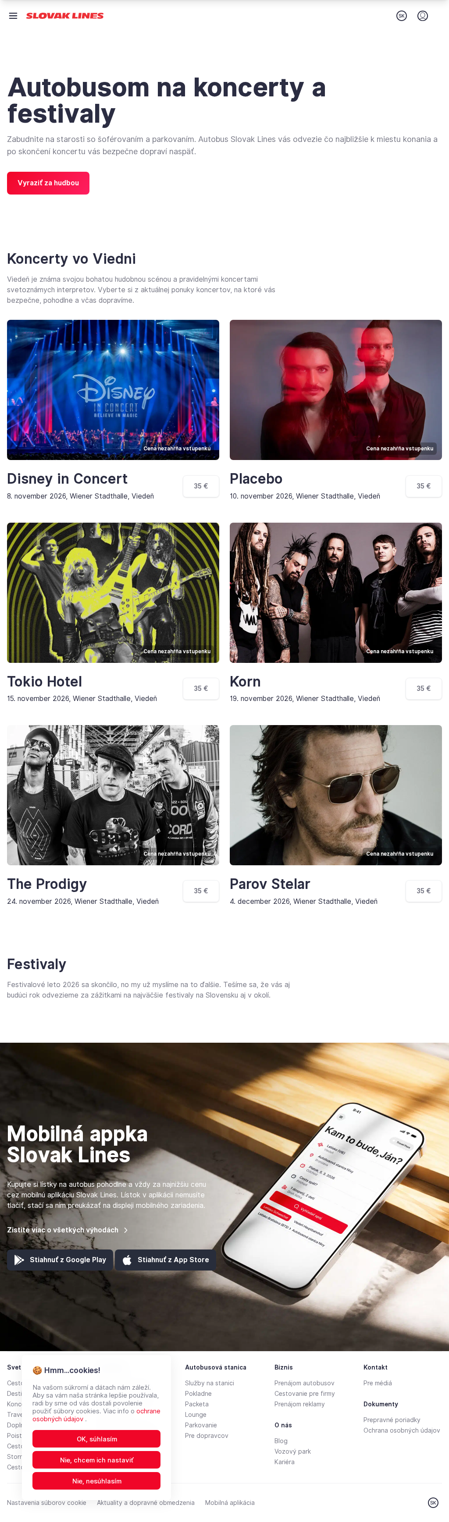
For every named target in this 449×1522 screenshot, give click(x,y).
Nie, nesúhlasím (96, 1481)
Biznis (283, 1367)
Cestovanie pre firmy (304, 1393)
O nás (283, 1425)
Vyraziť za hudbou (48, 183)
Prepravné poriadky (391, 1419)
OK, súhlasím (97, 1439)
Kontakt (375, 1367)
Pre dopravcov (206, 1435)
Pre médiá (377, 1383)
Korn (245, 681)
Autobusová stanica (215, 1367)
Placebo (256, 479)
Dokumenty (380, 1404)
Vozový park (292, 1451)
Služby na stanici (209, 1383)
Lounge (196, 1414)
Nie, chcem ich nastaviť (97, 1460)
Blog (281, 1440)
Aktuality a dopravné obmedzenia (146, 1502)
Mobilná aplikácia (230, 1502)
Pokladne (198, 1393)
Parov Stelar (270, 884)
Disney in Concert (67, 479)
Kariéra (284, 1461)
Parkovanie (201, 1425)
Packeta (197, 1404)
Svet (14, 1367)
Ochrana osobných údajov (401, 1430)
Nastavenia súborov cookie (46, 1502)
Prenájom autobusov (304, 1383)
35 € (201, 486)
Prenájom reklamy (299, 1404)
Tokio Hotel (44, 681)
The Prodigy (47, 884)
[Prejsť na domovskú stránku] (64, 16)
